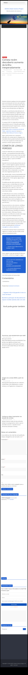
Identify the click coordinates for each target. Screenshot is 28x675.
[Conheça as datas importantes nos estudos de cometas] (14, 390)
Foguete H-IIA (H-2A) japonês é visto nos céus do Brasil (14, 293)
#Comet (8, 238)
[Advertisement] (14, 616)
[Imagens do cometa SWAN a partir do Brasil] (14, 352)
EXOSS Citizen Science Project (14, 9)
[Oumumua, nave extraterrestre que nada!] (14, 309)
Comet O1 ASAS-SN (17, 71)
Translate (11, 499)
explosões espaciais (11, 131)
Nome (3, 459)
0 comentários (9, 71)
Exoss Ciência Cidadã (18, 69)
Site (2, 475)
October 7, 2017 (10, 248)
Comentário (4, 439)
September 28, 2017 (11, 270)
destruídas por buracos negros (15, 133)
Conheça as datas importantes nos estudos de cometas (12, 417)
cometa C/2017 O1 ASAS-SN (11, 73)
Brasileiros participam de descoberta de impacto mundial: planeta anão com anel (13, 299)
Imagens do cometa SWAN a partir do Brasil (12, 378)
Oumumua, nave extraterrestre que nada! (14, 335)
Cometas (4, 57)
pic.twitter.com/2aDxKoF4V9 (13, 266)
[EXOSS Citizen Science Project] (14, 15)
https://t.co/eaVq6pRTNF (12, 242)
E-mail (3, 467)
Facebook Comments (14, 286)
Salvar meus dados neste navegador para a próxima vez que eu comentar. (12, 485)
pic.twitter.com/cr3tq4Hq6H (13, 244)
